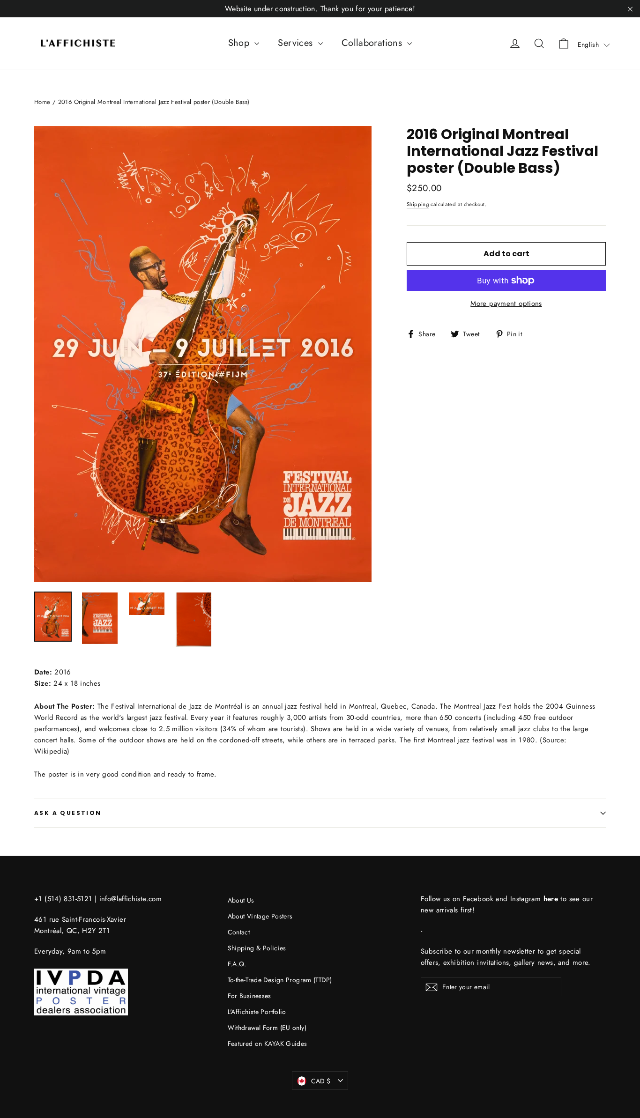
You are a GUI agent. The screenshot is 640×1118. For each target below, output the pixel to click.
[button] (593, 44)
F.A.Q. (237, 964)
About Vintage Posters (260, 916)
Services (296, 43)
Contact (239, 932)
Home (42, 101)
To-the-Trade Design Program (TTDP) (280, 980)
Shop (240, 43)
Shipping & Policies (257, 948)
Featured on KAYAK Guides (267, 1043)
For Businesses (249, 995)
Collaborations (373, 43)
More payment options (506, 303)
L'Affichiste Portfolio (257, 1011)
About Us (241, 900)
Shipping (418, 204)
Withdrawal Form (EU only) (267, 1027)
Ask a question (68, 813)
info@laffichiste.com (130, 899)
